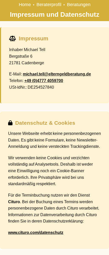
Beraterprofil (49, 4)
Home (25, 4)
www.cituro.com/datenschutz (35, 232)
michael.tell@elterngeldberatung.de (57, 74)
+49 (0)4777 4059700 (43, 80)
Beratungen (78, 4)
